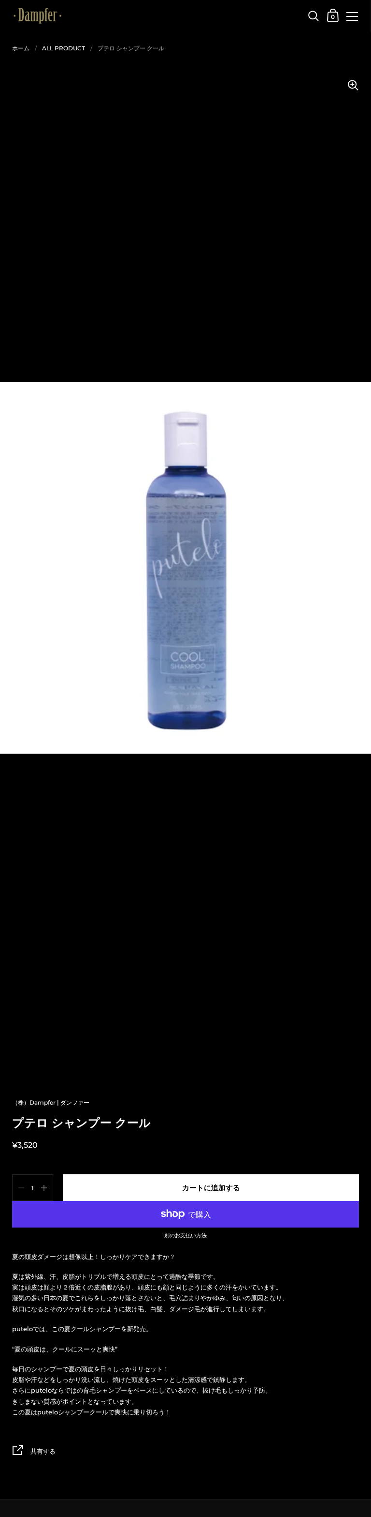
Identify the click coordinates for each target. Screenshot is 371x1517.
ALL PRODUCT (63, 48)
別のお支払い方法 (185, 1236)
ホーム (20, 48)
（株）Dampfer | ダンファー (50, 1102)
